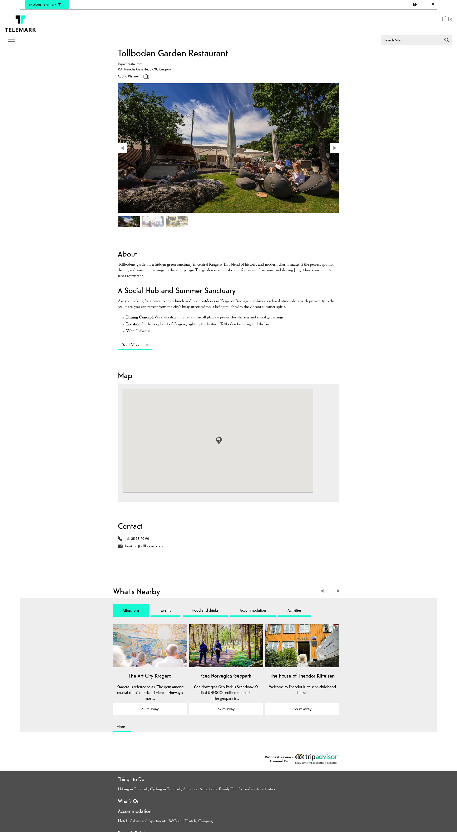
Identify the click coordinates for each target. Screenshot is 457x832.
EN (415, 4)
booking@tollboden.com (144, 546)
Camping (205, 821)
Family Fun (228, 790)
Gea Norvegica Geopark (226, 675)
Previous (323, 591)
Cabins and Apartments (148, 821)
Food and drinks (205, 610)
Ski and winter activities (256, 790)
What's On (128, 801)
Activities (294, 610)
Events (166, 610)
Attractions (131, 610)
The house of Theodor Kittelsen (302, 675)
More (121, 726)
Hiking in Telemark (133, 790)
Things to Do (131, 779)
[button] (219, 440)
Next (338, 591)
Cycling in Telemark (165, 790)
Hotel (123, 821)
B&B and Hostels (182, 821)
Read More (130, 345)
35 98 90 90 (140, 538)
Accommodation (253, 610)
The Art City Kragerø (150, 675)
